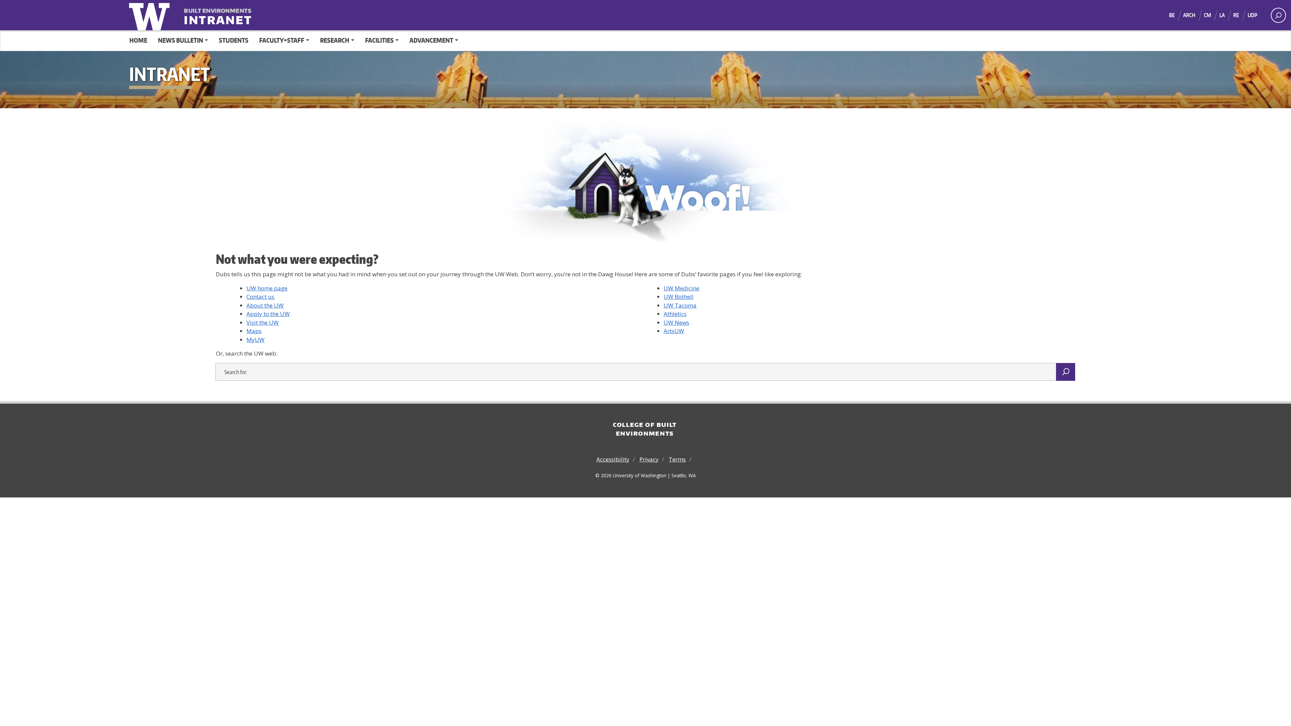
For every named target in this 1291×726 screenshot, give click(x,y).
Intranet (218, 15)
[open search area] (1278, 15)
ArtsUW (674, 331)
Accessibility (612, 459)
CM (1207, 15)
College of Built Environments (645, 429)
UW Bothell (679, 296)
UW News (676, 322)
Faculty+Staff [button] (281, 40)
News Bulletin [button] (180, 40)
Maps (254, 331)
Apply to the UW (268, 314)
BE (1172, 15)
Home (138, 40)
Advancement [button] (431, 40)
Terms (677, 459)
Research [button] (334, 40)
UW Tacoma (680, 305)
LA (1222, 15)
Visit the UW (262, 322)
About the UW (265, 305)
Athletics (675, 314)
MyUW (255, 340)
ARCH (1189, 15)
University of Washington (151, 15)
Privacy (649, 459)
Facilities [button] (379, 40)
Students (233, 40)
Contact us (260, 296)
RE (1236, 15)
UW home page (266, 288)
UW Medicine (681, 288)
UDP (1252, 15)
